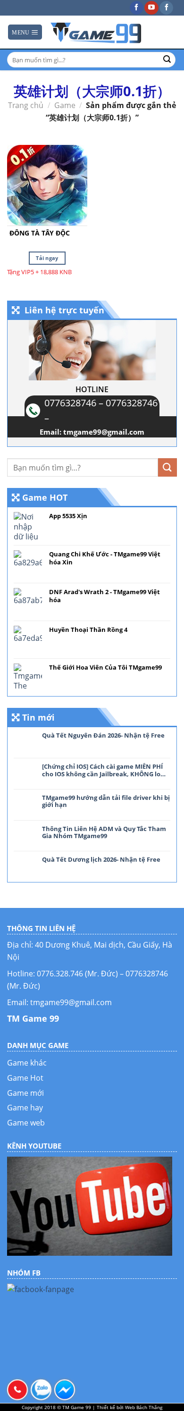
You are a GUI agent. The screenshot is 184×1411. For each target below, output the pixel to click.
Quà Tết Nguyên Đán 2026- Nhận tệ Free (103, 735)
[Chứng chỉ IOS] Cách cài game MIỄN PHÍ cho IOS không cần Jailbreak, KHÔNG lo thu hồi (102, 770)
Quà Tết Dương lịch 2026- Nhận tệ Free (101, 860)
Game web (26, 1122)
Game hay (25, 1107)
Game (64, 105)
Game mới (25, 1093)
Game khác (27, 1063)
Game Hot (25, 1078)
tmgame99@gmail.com (103, 432)
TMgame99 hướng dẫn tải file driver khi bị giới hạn (106, 801)
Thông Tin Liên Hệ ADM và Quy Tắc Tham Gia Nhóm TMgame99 (104, 832)
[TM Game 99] (97, 32)
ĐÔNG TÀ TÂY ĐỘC (39, 233)
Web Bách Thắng (143, 1407)
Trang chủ (25, 105)
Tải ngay (47, 257)
